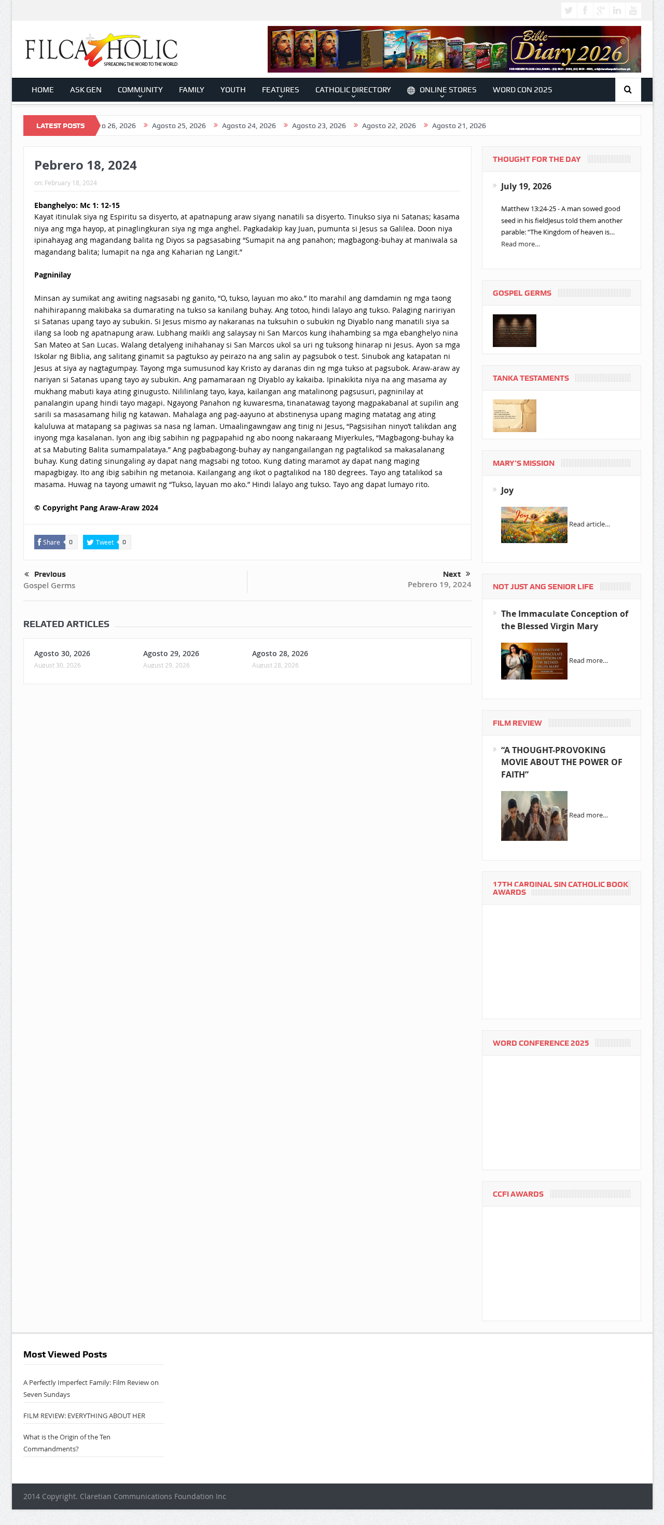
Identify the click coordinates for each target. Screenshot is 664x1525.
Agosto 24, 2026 (219, 125)
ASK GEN (86, 89)
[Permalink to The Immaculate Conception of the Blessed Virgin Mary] (534, 660)
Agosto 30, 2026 (62, 653)
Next (452, 574)
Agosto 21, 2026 (429, 125)
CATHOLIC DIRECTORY (353, 89)
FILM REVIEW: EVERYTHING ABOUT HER (84, 1415)
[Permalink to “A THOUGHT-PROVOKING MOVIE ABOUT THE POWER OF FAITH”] (534, 815)
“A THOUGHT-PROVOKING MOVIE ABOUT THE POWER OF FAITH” (561, 762)
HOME (43, 89)
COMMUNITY (140, 89)
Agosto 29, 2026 (171, 653)
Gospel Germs (49, 585)
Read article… (589, 524)
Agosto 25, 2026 (149, 125)
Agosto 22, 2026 (359, 125)
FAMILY (191, 89)
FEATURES (280, 89)
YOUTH (233, 89)
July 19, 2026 (526, 186)
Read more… (520, 243)
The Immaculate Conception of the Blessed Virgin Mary (564, 619)
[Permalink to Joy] (534, 524)
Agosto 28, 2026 (280, 653)
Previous (50, 574)
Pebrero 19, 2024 (440, 584)
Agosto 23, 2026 (289, 125)
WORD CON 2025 (522, 89)
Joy (507, 490)
